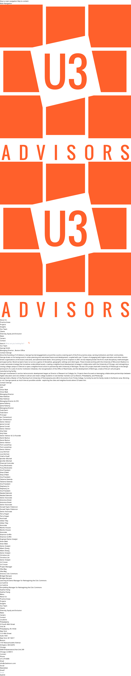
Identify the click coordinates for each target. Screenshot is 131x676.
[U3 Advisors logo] (65, 83)
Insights (3, 327)
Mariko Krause (5, 530)
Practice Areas (5, 322)
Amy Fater (3, 433)
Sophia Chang (5, 592)
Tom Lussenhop (6, 447)
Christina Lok (4, 557)
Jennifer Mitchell (6, 461)
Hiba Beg (3, 571)
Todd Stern (4, 413)
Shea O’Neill (4, 475)
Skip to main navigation (8, 1)
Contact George (6, 353)
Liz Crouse (3, 564)
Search (2, 343)
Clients (2, 331)
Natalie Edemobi (6, 495)
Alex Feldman (5, 399)
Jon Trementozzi (6, 419)
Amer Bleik (4, 544)
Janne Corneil (5, 426)
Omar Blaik (4, 392)
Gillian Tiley (4, 523)
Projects (3, 324)
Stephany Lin (4, 488)
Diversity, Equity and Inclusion (11, 334)
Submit (2, 675)
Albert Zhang (4, 551)
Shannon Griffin (6, 537)
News (2, 336)
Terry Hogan (4, 516)
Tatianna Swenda (6, 482)
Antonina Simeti (6, 502)
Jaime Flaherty (5, 406)
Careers (3, 338)
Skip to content (22, 1)
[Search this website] (29, 343)
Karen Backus (5, 440)
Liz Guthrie (4, 585)
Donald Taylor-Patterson (9, 509)
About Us (3, 320)
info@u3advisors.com (8, 663)
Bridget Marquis (6, 578)
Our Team (3, 329)
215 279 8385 (4, 659)
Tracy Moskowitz (6, 468)
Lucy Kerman (4, 454)
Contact (3, 341)
